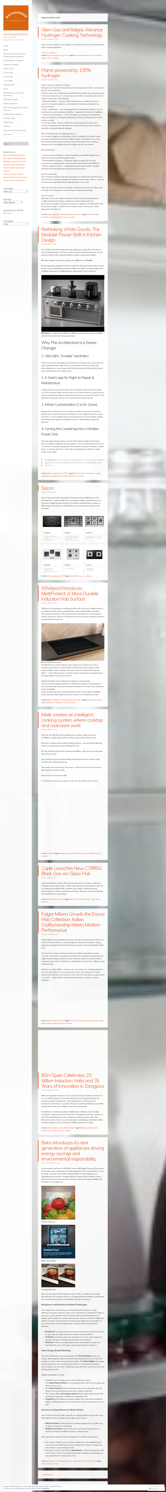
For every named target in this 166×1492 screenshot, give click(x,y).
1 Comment (88, 576)
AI (48, 853)
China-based (77, 473)
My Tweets (7, 213)
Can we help (8, 73)
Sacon (47, 488)
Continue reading (49, 52)
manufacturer (45, 1130)
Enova (71, 1021)
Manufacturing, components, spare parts (13, 94)
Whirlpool (58, 702)
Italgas (43, 58)
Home (5, 46)
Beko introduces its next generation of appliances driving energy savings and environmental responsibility (72, 1151)
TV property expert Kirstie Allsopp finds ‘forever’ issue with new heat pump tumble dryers (15, 177)
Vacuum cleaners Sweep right (14, 130)
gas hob (71, 576)
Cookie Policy (45, 1488)
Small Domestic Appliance (13, 114)
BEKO (43, 1464)
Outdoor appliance (10, 103)
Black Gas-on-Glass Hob (77, 899)
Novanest (60, 476)
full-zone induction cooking (91, 473)
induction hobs (92, 1128)
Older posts (47, 1474)
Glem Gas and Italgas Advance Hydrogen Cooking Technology (71, 32)
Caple (92, 899)
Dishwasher (51, 1461)
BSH (92, 214)
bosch (88, 214)
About (5, 50)
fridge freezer (77, 1461)
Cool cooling (8, 81)
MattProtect (51, 702)
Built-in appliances (53, 214)
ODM (65, 476)
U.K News (6, 126)
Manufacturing (69, 1128)
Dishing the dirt (8, 85)
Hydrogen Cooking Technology (91, 55)
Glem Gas (77, 55)
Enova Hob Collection (81, 1021)
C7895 (88, 899)
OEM (65, 473)
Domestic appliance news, (55, 55)
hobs (66, 55)
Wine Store (7, 134)
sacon (81, 576)
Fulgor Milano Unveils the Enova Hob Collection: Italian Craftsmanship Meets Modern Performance (72, 922)
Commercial (7, 77)
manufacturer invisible (48, 476)
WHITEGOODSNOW (15, 34)
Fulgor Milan (94, 1021)
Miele (93, 853)
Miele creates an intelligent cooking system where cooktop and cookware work (72, 720)
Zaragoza (54, 1130)
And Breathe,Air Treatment (13, 60)
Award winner (8, 69)
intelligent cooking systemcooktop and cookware (75, 853)
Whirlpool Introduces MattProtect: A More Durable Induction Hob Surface (69, 593)
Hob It (5, 89)
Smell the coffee (9, 118)
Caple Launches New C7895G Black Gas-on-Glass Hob (71, 870)
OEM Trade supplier (10, 99)
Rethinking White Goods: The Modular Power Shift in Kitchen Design (71, 234)
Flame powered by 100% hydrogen (66, 72)
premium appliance (53, 1023)
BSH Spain (83, 1128)
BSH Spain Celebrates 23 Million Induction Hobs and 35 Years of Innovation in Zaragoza (72, 1080)
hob (61, 217)
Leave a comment (52, 58)
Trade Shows (8, 122)
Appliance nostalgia (10, 64)
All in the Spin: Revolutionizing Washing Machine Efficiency (14, 55)
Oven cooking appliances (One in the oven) (15, 109)
